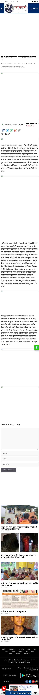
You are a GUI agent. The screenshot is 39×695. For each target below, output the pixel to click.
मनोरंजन (20, 651)
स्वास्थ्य (10, 653)
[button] (1, 9)
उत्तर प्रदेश (11, 649)
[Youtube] (33, 681)
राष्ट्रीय (3, 649)
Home (2, 2)
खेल (27, 651)
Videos (7, 2)
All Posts (29, 126)
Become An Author (24, 662)
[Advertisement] (19, 34)
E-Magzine (27, 653)
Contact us (20, 2)
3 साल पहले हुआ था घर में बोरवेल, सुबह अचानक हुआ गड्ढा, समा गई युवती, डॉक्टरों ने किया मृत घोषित (19, 556)
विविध (32, 651)
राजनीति (35, 649)
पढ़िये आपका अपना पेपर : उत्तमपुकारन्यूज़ (13, 611)
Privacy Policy (13, 662)
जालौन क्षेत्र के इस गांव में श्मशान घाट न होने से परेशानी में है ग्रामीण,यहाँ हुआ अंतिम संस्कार (19, 528)
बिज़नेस (13, 651)
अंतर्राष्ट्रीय (21, 649)
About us (13, 2)
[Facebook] (26, 681)
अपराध (6, 651)
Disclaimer (27, 2)
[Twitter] (30, 681)
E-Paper (18, 653)
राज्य (29, 649)
